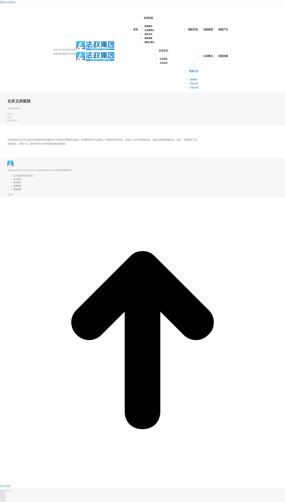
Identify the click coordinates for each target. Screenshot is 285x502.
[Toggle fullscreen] (7, 490)
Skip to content (7, 2)
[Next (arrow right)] (4, 496)
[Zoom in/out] (10, 490)
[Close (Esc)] (1, 490)
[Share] (4, 490)
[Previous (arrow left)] (1, 496)
